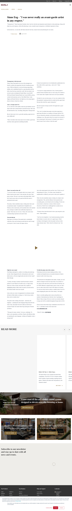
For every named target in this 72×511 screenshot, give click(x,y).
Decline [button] (61, 507)
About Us (20, 491)
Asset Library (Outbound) (23, 495)
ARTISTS (13, 9)
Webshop (20, 493)
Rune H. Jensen (14, 33)
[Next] (69, 329)
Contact (38, 495)
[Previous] (64, 329)
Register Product (39, 493)
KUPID (10, 493)
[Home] (4, 5)
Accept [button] (55, 507)
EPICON (2, 495)
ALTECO (10, 495)
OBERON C (11, 491)
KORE (2, 491)
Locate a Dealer (39, 491)
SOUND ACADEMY (5, 9)
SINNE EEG (20, 9)
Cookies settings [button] (49, 507)
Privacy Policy (18, 501)
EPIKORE (3, 493)
